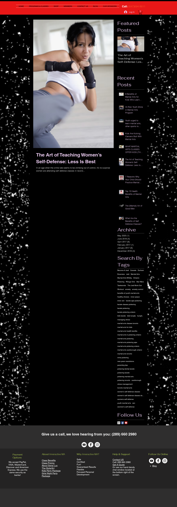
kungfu (139, 316)
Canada (133, 270)
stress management (125, 384)
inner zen (121, 301)
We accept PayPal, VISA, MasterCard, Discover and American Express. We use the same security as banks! (17, 468)
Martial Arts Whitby (124, 278)
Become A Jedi (123, 270)
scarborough (136, 380)
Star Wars (140, 282)
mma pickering (123, 358)
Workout (120, 289)
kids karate (121, 316)
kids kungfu (131, 316)
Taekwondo (121, 285)
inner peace (135, 297)
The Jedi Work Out (135, 285)
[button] (140, 12)
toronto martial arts (124, 388)
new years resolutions (125, 361)
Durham (141, 270)
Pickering (120, 282)
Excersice (121, 274)
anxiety (128, 289)
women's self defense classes (128, 392)
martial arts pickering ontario (128, 346)
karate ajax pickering (134, 301)
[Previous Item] (121, 44)
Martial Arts (135, 274)
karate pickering (123, 308)
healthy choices (123, 297)
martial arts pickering (125, 339)
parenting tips (122, 365)
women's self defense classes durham (130, 395)
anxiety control (137, 289)
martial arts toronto (124, 354)
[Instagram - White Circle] (97, 444)
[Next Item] (140, 44)
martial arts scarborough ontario (129, 350)
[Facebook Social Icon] (122, 422)
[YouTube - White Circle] (84, 444)
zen (133, 403)
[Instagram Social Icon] (118, 422)
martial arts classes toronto (127, 323)
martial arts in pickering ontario (129, 335)
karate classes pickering (126, 304)
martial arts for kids (124, 327)
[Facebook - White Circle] (90, 444)
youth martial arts (124, 403)
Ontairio (136, 278)
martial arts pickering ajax (127, 342)
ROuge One (130, 282)
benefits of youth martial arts (128, 293)
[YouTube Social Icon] (126, 422)
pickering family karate (125, 369)
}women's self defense (125, 407)
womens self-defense (125, 399)
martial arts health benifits (127, 331)
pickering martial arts (125, 376)
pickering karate (123, 373)
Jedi (127, 274)
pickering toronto (123, 380)
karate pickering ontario (126, 312)
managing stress (123, 320)
